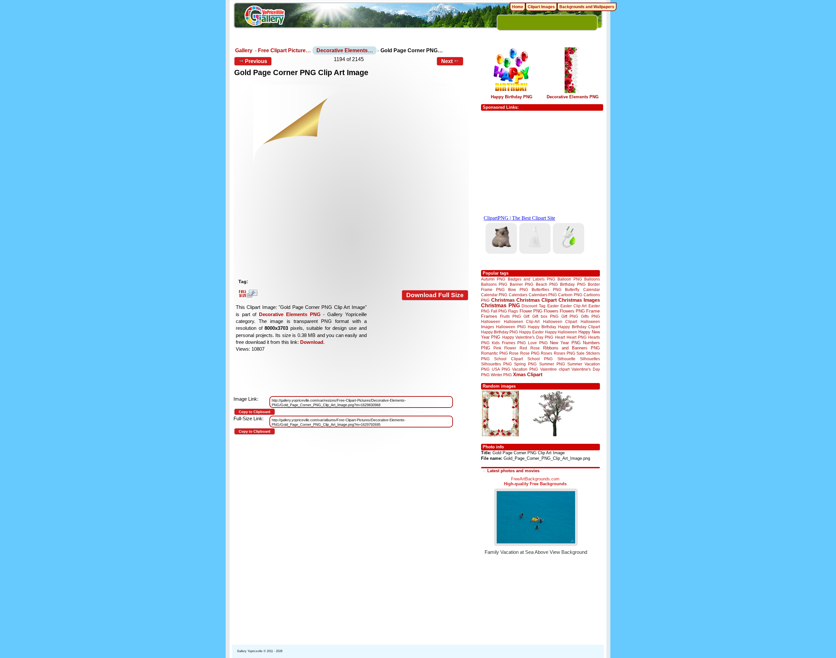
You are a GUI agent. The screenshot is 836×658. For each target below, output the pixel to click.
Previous (256, 61)
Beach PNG (547, 284)
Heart (560, 337)
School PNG (540, 359)
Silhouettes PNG (496, 364)
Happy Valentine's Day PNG (527, 337)
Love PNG (537, 343)
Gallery (243, 50)
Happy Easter (531, 332)
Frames (489, 316)
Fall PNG (499, 311)
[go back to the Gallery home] (264, 16)
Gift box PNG (545, 316)
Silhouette (566, 359)
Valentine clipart (555, 369)
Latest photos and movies (513, 470)
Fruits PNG (510, 316)
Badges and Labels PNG (531, 279)
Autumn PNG (493, 279)
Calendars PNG (543, 295)
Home (517, 7)
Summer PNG (552, 364)
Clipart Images (541, 7)
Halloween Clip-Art (522, 321)
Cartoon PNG (570, 295)
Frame (593, 311)
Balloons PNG (494, 284)
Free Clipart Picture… (284, 50)
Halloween (490, 321)
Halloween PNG (510, 327)
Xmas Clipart (527, 374)
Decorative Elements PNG (289, 314)
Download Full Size (435, 295)
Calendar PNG (494, 295)
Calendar (591, 289)
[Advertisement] (352, 227)
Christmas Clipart (536, 300)
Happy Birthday (542, 327)
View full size (247, 293)
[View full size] (351, 130)
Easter (553, 306)
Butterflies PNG (546, 289)
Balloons (592, 279)
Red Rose (529, 348)
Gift (526, 316)
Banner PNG (521, 284)
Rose (514, 353)
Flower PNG (531, 311)
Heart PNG (576, 337)
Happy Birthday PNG (511, 96)
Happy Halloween (561, 332)
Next (447, 61)
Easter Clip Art (573, 306)
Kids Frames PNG (509, 343)
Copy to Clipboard (254, 412)
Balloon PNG (569, 279)
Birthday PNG (572, 284)
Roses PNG (564, 353)
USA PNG (501, 369)
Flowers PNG (572, 311)
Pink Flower (504, 348)
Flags (513, 311)
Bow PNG (518, 289)
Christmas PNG (500, 305)
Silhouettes (590, 359)
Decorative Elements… (344, 50)
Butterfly (572, 289)
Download (311, 342)
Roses (546, 353)
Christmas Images (579, 300)
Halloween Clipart (560, 321)
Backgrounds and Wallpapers (586, 7)
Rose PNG (529, 353)
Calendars (518, 295)
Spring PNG (525, 364)
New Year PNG (565, 342)
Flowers (551, 311)
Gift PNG (569, 316)
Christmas (503, 300)
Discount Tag (533, 306)
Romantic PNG (494, 353)
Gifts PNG (590, 316)
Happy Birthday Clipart (579, 327)
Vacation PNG (525, 369)
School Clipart (508, 359)
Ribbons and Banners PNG (571, 347)
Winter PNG (501, 375)
